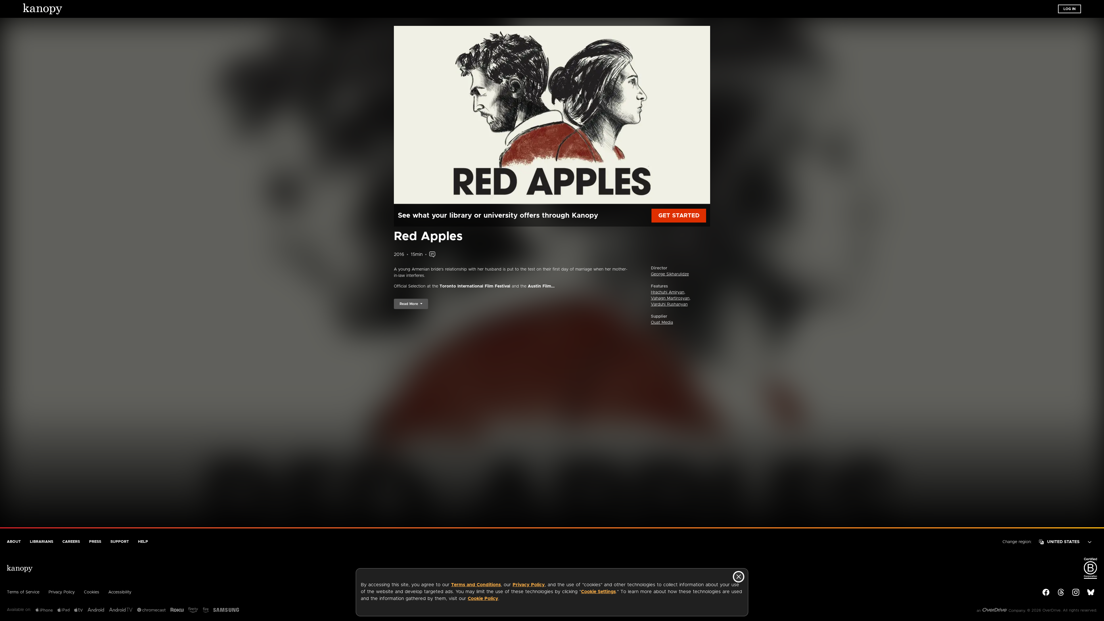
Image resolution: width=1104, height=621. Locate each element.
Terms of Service (23, 592)
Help (143, 542)
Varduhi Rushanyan (669, 304)
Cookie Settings (598, 591)
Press (95, 542)
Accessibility (119, 592)
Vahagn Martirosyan (670, 298)
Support (119, 542)
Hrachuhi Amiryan (667, 292)
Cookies (91, 592)
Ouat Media (662, 323)
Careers (71, 542)
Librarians (41, 542)
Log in (1069, 9)
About (14, 542)
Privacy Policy (529, 584)
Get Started (678, 215)
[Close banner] (738, 576)
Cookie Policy (483, 598)
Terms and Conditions (476, 584)
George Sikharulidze (670, 274)
